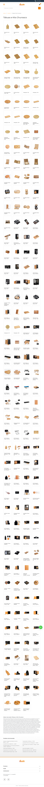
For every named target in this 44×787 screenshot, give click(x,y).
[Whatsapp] (40, 627)
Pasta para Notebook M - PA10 (8, 748)
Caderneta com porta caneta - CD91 (29, 751)
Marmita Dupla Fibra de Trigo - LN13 (10, 751)
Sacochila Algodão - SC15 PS (28, 748)
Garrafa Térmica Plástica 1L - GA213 (9, 743)
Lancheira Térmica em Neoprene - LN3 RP (30, 742)
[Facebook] (4, 779)
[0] (40, 4)
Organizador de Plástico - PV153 (29, 741)
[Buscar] (39, 8)
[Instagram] (8, 779)
